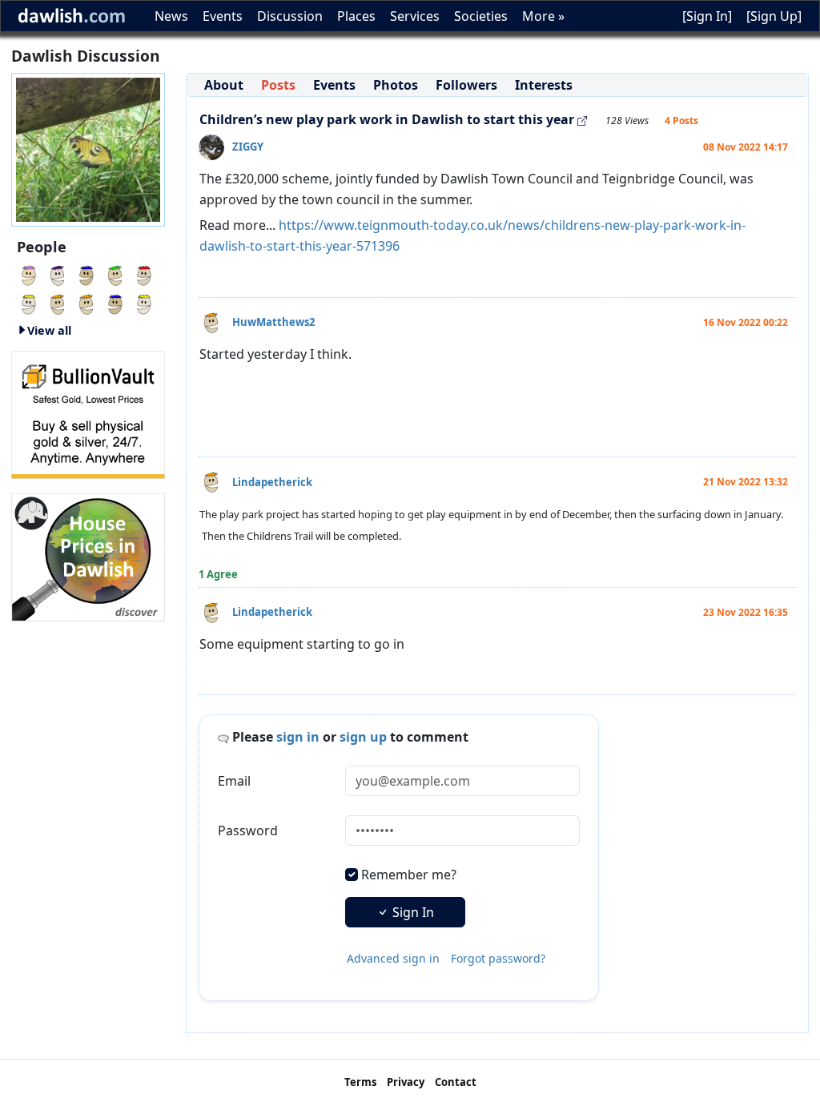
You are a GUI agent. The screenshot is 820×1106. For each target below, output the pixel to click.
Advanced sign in (393, 958)
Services (415, 16)
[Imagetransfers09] (144, 274)
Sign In (411, 912)
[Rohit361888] (144, 303)
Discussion (290, 16)
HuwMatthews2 (273, 322)
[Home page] (88, 148)
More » (543, 16)
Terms (360, 1082)
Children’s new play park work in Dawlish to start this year (386, 119)
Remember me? (408, 874)
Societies (481, 16)
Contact (455, 1082)
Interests (544, 85)
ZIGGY (247, 146)
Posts (278, 85)
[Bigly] (88, 556)
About (223, 85)
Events (223, 16)
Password (248, 830)
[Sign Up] (774, 16)
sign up (363, 737)
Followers (466, 85)
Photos (395, 85)
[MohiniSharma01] (115, 274)
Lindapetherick (272, 482)
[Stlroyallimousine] (29, 274)
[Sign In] (707, 16)
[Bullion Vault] (88, 413)
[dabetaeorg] (29, 303)
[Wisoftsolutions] (86, 303)
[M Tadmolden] (57, 303)
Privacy (405, 1082)
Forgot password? (498, 958)
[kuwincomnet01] (57, 274)
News (171, 16)
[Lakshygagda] (115, 303)
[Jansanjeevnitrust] (86, 274)
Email (234, 781)
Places (356, 16)
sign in (298, 737)
